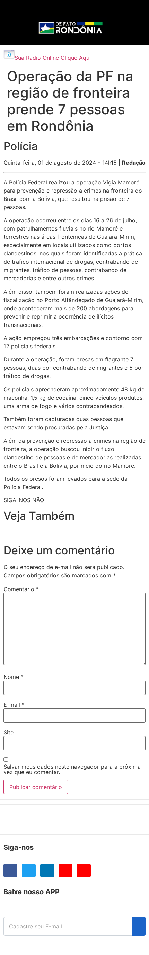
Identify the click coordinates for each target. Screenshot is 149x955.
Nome (13, 677)
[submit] (139, 926)
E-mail (14, 705)
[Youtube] (65, 870)
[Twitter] (29, 870)
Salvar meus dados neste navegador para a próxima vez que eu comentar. (72, 769)
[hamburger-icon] (129, 12)
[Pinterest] (84, 870)
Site (8, 732)
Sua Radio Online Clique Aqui (53, 57)
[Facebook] (10, 870)
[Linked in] (47, 870)
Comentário (21, 589)
